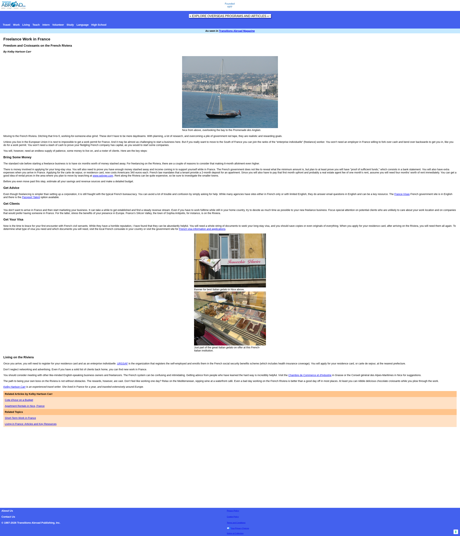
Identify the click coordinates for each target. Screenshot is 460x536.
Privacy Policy (233, 511)
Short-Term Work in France (20, 417)
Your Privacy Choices (240, 528)
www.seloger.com (103, 175)
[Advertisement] (230, 467)
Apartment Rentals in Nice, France (25, 405)
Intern (46, 24)
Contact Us (8, 516)
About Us (7, 510)
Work (16, 24)
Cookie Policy (233, 517)
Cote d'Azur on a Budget (19, 399)
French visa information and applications (202, 228)
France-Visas (402, 194)
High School (98, 24)
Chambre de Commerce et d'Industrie (309, 375)
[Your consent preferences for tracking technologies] (456, 532)
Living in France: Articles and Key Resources (31, 423)
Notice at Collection (235, 533)
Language (83, 24)
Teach (36, 24)
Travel (6, 24)
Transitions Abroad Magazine (237, 30)
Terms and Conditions (236, 523)
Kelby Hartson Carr (14, 386)
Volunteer (58, 24)
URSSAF (122, 363)
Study (70, 24)
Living (26, 24)
